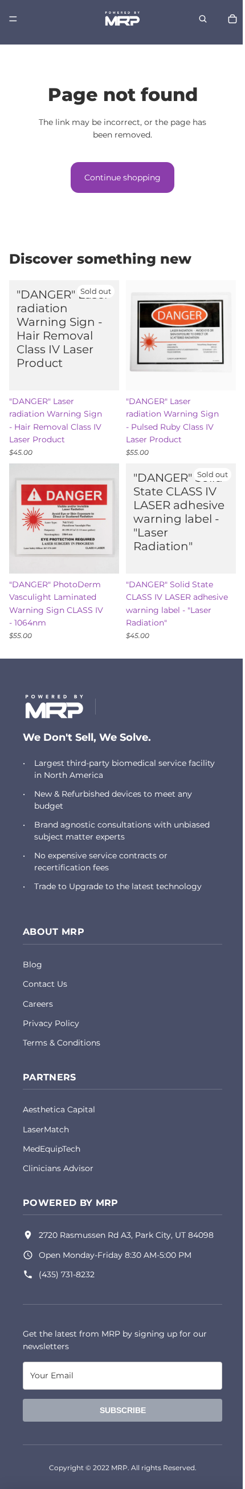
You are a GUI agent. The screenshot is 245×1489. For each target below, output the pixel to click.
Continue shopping (119, 177)
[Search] (197, 18)
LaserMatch (46, 1129)
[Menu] (13, 19)
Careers (38, 1004)
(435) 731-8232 (67, 1274)
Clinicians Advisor (58, 1168)
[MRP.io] (54, 706)
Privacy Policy (51, 1023)
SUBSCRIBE (120, 1410)
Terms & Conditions (61, 1043)
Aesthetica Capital (59, 1109)
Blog (32, 964)
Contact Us (45, 984)
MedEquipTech (51, 1149)
